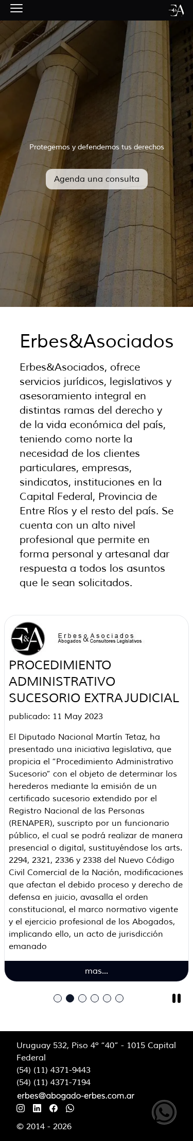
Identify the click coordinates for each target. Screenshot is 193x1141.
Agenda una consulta (96, 179)
